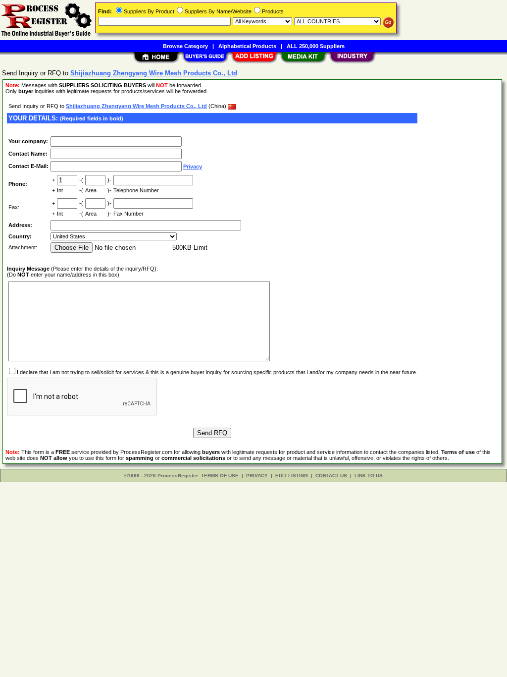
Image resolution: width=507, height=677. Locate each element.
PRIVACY (257, 475)
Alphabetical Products (247, 46)
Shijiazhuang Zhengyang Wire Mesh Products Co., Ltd (136, 106)
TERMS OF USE (220, 475)
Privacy (192, 166)
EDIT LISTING (291, 475)
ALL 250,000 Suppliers (316, 46)
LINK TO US (369, 475)
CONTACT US (331, 475)
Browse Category (185, 46)
